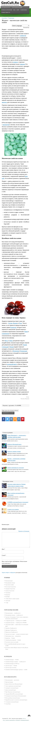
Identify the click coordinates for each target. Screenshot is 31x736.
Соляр (6, 602)
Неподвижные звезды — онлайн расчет (14, 615)
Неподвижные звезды (10, 582)
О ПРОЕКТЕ (17, 720)
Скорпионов (5, 333)
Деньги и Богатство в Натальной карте (13, 684)
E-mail (4, 555)
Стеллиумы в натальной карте (12, 701)
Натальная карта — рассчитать (12, 680)
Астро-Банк (7, 703)
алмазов (22, 64)
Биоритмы (7, 594)
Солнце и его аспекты (13, 509)
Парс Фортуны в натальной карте (12, 692)
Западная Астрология (10, 588)
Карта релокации (9, 682)
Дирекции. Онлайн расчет (11, 630)
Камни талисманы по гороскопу (15, 467)
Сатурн (10, 323)
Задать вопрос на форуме (8, 572)
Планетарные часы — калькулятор (13, 636)
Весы (6, 340)
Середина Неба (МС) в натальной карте (14, 694)
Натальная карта (5, 7)
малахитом (6, 124)
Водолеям (16, 351)
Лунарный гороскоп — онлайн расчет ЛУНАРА (15, 622)
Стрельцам (5, 347)
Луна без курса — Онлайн (11, 665)
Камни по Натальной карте (14, 444)
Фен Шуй (7, 596)
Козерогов (13, 327)
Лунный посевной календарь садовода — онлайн (16, 669)
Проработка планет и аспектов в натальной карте (16, 699)
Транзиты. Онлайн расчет (11, 628)
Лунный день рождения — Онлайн (13, 640)
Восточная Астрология (10, 586)
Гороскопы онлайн (9, 584)
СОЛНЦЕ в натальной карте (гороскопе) (17, 502)
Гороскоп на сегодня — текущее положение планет (16, 634)
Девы (11, 340)
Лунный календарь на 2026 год (12, 663)
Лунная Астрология (6, 10)
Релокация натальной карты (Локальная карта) (15, 695)
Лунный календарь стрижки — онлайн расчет (15, 661)
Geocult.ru (4, 18)
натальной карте (12, 364)
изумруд (15, 62)
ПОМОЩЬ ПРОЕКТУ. (25, 720)
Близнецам (23, 351)
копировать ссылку (8, 413)
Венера (15, 323)
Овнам (12, 347)
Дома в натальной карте (10, 690)
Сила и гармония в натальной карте (13, 686)
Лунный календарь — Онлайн (12, 659)
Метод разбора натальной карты (12, 698)
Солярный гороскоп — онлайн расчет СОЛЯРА (15, 620)
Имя (3, 549)
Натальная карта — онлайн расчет (13, 613)
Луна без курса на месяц (10, 667)
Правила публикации (23, 531)
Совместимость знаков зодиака (12, 598)
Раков (26, 331)
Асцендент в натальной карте (11, 688)
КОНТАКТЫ (12, 720)
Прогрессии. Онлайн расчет (11, 632)
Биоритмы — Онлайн (10, 638)
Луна (20, 323)
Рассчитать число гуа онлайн (11, 642)
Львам (25, 344)
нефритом (23, 35)
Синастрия (7, 600)
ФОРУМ (7, 720)
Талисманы (23, 10)
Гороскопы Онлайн (17, 7)
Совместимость (5, 12)
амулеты (4, 102)
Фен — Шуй (16, 10)
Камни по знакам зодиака (14, 451)
